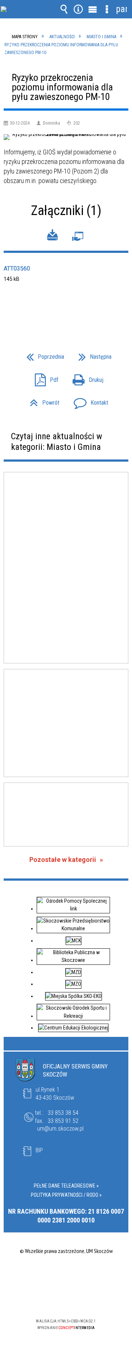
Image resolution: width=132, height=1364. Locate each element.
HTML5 (54, 1300)
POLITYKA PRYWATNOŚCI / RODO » (66, 1195)
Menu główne (92, 9)
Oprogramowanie (78, 238)
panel (121, 9)
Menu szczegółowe (107, 9)
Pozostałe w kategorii (62, 859)
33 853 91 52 (63, 1120)
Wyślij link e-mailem (78, 310)
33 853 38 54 (63, 1112)
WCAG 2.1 (88, 1299)
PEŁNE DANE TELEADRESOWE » (66, 1186)
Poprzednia (42, 354)
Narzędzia (78, 9)
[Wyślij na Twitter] (65, 310)
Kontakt (88, 400)
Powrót (41, 400)
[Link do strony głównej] (28, 14)
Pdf (43, 377)
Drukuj (85, 377)
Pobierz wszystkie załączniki (52, 236)
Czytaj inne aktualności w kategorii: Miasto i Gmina (56, 441)
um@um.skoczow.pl (60, 1128)
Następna (92, 354)
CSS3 (65, 1300)
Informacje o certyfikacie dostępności (66, 1274)
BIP (39, 1150)
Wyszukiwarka (64, 9)
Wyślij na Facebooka (52, 310)
